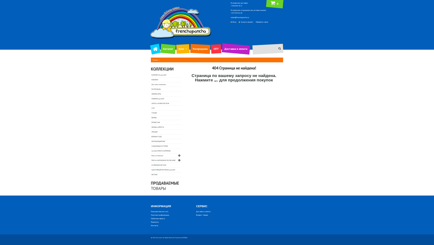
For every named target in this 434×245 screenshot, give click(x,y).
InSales (185, 238)
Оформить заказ (262, 22)
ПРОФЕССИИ (155, 122)
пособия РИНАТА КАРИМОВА (161, 151)
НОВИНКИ (154, 80)
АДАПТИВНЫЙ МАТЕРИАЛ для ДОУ (163, 170)
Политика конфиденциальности (163, 215)
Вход (234, 22)
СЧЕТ (153, 108)
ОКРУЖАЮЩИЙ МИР (158, 141)
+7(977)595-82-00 (236, 13)
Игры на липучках (157, 156)
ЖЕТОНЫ (154, 175)
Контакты (154, 225)
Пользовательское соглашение (162, 211)
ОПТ (216, 49)
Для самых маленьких (158, 84)
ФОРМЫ (154, 118)
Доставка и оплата (235, 49)
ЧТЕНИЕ (154, 113)
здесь (216, 81)
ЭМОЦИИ (154, 132)
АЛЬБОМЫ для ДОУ (157, 99)
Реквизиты (155, 222)
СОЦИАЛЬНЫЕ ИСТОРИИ (159, 146)
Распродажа (200, 49)
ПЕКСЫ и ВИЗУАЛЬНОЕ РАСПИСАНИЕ (163, 160)
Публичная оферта (158, 218)
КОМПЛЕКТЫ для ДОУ (158, 75)
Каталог (168, 49)
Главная (155, 60)
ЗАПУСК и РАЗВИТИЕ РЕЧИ (160, 103)
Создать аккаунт (247, 22)
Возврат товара (202, 215)
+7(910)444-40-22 (236, 6)
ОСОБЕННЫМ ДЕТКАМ (158, 165)
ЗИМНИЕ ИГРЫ (156, 94)
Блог (181, 49)
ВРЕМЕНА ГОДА (156, 137)
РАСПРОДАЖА (156, 89)
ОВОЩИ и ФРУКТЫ (157, 127)
